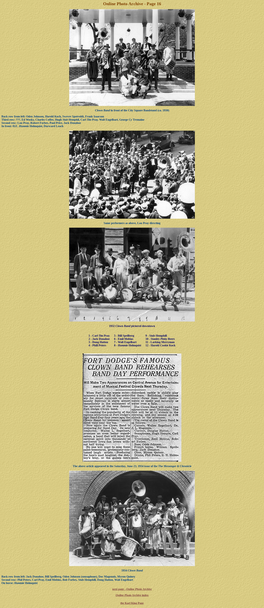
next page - (132, 589)
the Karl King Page (132, 603)
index (132, 595)
